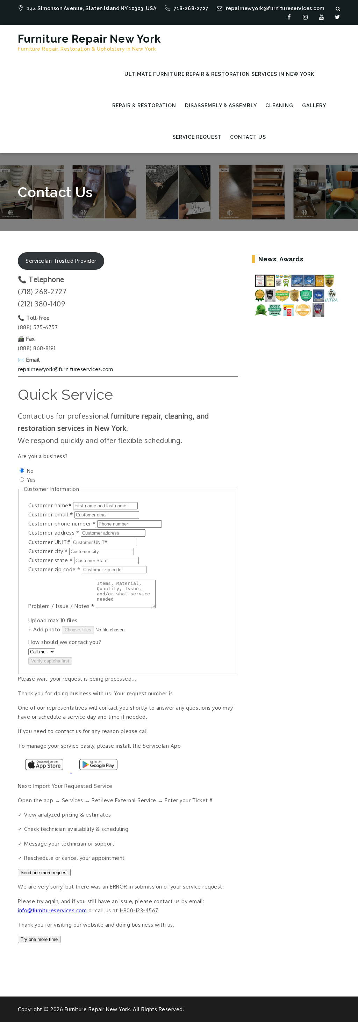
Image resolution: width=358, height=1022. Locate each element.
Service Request (197, 137)
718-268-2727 (192, 8)
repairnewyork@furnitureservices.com (275, 8)
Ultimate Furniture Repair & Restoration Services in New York (219, 74)
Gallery (314, 105)
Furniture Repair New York (89, 38)
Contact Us (248, 137)
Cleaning (279, 105)
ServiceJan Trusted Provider (61, 261)
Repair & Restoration (144, 105)
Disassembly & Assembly (221, 105)
